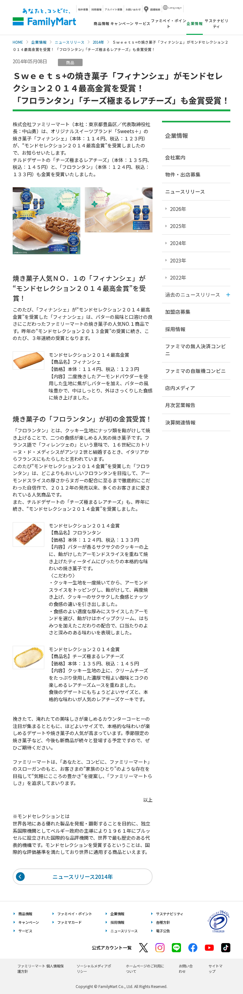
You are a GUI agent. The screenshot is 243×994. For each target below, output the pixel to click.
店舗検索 (155, 9)
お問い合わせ (133, 9)
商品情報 (101, 23)
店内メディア (180, 387)
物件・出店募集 (183, 174)
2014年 (98, 42)
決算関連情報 (180, 422)
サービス (143, 23)
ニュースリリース (69, 42)
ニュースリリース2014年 (83, 876)
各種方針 (163, 922)
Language (175, 7)
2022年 (178, 277)
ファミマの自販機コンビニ (195, 370)
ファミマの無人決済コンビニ (195, 350)
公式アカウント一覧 (112, 947)
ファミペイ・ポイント (168, 23)
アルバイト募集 (113, 9)
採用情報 (96, 9)
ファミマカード (69, 922)
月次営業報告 (180, 404)
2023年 (178, 260)
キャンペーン (122, 23)
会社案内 (175, 157)
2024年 (178, 242)
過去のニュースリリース (192, 294)
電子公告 (163, 930)
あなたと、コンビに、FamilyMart (44, 17)
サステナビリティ (216, 23)
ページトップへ (222, 973)
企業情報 (39, 42)
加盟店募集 (177, 311)
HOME (18, 42)
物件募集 (83, 9)
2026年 (178, 208)
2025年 (178, 225)
